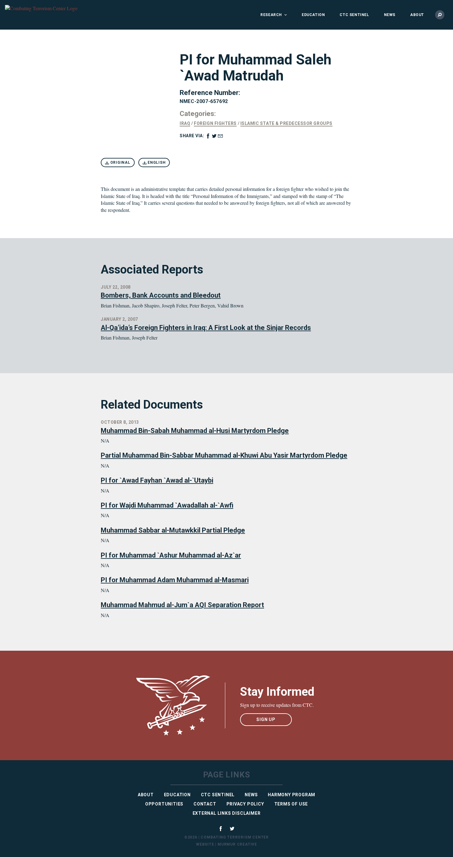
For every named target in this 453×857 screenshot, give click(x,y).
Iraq (185, 123)
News (389, 15)
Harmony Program (291, 794)
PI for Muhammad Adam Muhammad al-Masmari (175, 580)
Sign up (265, 719)
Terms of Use (291, 803)
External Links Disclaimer (227, 813)
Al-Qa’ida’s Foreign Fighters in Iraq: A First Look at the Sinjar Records (206, 328)
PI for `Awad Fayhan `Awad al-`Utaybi (157, 480)
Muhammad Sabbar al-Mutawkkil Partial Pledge (173, 530)
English (155, 162)
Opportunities (164, 803)
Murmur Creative (237, 844)
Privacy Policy (245, 803)
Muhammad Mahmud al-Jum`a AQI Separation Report (182, 605)
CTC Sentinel (354, 15)
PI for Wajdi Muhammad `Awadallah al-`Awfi (167, 505)
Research (271, 15)
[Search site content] (439, 14)
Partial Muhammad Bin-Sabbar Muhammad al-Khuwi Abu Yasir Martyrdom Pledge (224, 455)
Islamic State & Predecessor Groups (286, 123)
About (417, 15)
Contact (205, 803)
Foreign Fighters (215, 123)
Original (119, 162)
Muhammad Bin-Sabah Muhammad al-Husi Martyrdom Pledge (195, 431)
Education (313, 15)
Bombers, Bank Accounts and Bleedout (161, 295)
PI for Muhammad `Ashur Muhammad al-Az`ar (171, 555)
